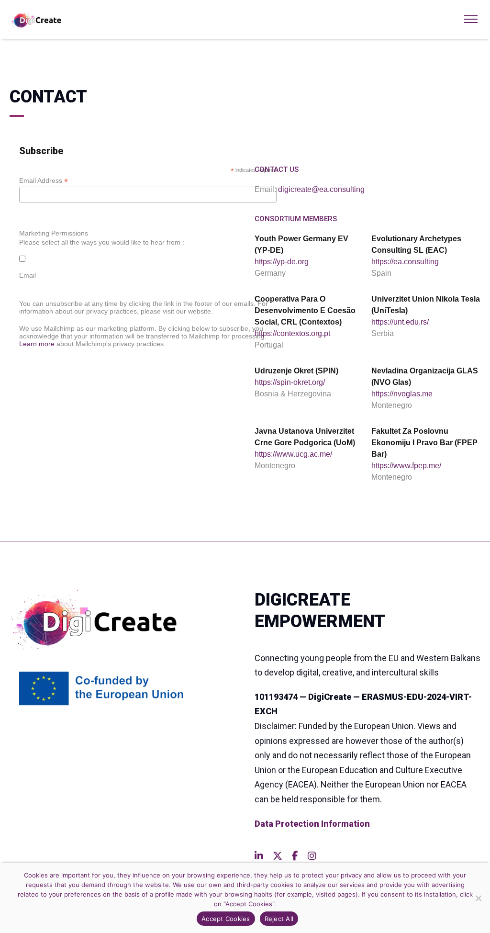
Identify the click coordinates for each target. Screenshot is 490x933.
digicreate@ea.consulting (321, 189)
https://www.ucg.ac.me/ (293, 454)
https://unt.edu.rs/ (400, 322)
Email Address (43, 180)
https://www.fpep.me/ (406, 465)
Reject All (279, 918)
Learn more (37, 344)
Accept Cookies (225, 918)
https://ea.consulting (405, 262)
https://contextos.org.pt (292, 333)
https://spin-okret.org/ (290, 382)
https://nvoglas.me (402, 394)
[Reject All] (478, 898)
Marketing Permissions (53, 233)
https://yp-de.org (282, 262)
